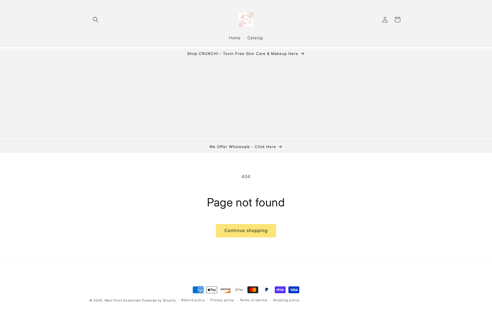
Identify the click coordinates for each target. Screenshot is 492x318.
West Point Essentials (123, 300)
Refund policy (193, 300)
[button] (95, 19)
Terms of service (253, 300)
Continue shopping (246, 230)
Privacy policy (222, 300)
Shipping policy (286, 300)
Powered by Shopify (159, 300)
